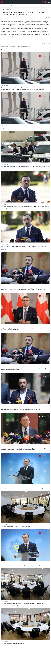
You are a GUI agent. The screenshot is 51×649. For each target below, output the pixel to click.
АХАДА (2, 9)
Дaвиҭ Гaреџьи (12, 46)
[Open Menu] (49, 2)
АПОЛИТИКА (4, 46)
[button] (5, 5)
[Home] (2, 2)
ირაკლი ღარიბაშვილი (23, 46)
